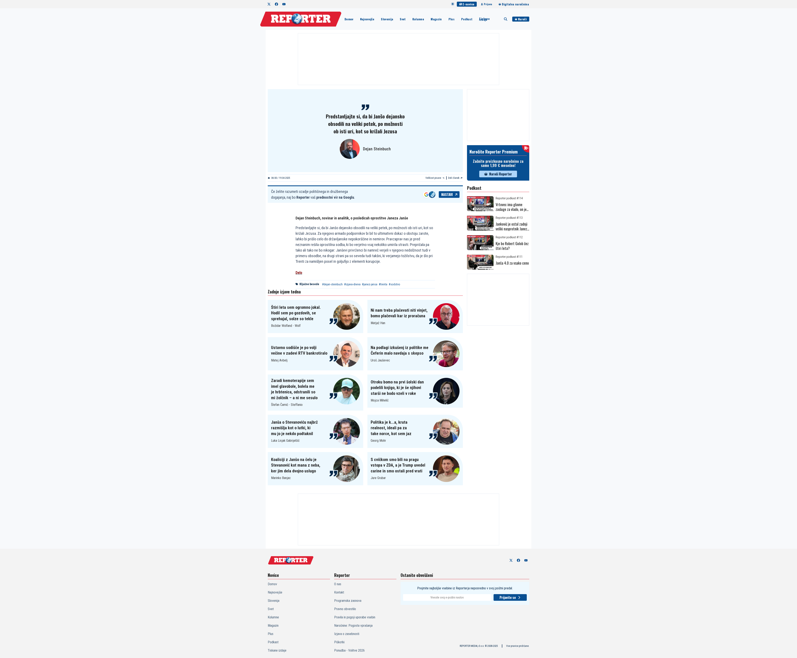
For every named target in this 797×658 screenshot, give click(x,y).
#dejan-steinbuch (332, 284)
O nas (337, 584)
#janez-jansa (369, 284)
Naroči (522, 19)
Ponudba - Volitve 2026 (349, 650)
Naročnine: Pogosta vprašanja (353, 626)
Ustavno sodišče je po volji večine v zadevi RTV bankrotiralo (299, 350)
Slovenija (387, 19)
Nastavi (447, 194)
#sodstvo (394, 284)
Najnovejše (367, 19)
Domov (349, 19)
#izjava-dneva (352, 284)
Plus (452, 19)
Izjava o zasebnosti (346, 634)
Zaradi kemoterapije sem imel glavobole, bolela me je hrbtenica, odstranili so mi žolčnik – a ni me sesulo (294, 389)
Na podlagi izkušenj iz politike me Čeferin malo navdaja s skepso (399, 350)
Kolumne (418, 19)
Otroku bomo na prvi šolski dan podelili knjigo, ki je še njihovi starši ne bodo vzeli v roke (397, 387)
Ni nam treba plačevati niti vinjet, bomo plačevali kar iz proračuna (399, 313)
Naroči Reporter (500, 173)
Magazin (436, 19)
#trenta (383, 284)
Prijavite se (508, 597)
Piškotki (339, 642)
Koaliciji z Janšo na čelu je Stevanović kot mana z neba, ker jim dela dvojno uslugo (295, 465)
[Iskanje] (505, 19)
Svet (403, 19)
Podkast (466, 19)
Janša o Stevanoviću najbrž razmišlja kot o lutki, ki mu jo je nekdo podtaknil (294, 428)
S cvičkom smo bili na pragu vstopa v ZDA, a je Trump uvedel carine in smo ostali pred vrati (398, 465)
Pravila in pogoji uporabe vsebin (354, 617)
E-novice (468, 4)
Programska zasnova (347, 601)
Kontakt (339, 592)
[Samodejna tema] (452, 3)
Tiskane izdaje (484, 19)
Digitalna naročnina (515, 4)
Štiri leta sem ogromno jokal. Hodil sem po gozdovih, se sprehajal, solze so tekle (296, 313)
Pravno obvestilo (345, 609)
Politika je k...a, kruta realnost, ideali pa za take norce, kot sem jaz (391, 428)
